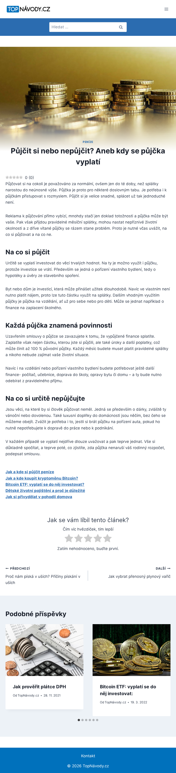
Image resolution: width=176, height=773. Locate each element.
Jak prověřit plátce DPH (39, 686)
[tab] (79, 720)
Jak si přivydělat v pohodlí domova (39, 496)
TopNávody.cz (28, 695)
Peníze (88, 142)
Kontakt (88, 756)
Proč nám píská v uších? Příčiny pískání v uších (43, 576)
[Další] (163, 670)
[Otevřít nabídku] (166, 9)
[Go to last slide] (13, 670)
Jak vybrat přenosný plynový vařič (139, 573)
